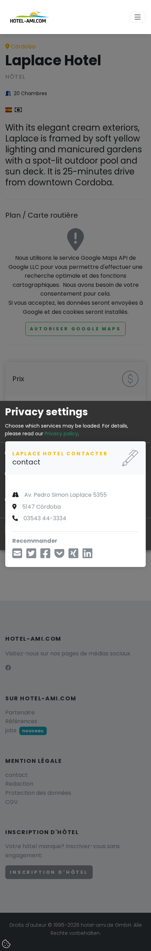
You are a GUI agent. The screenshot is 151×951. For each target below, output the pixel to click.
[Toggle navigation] (137, 17)
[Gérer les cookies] (7, 944)
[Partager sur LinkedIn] (87, 556)
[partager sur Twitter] (31, 556)
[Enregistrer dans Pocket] (59, 556)
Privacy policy (61, 433)
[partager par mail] (17, 556)
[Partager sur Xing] (73, 556)
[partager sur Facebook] (45, 556)
